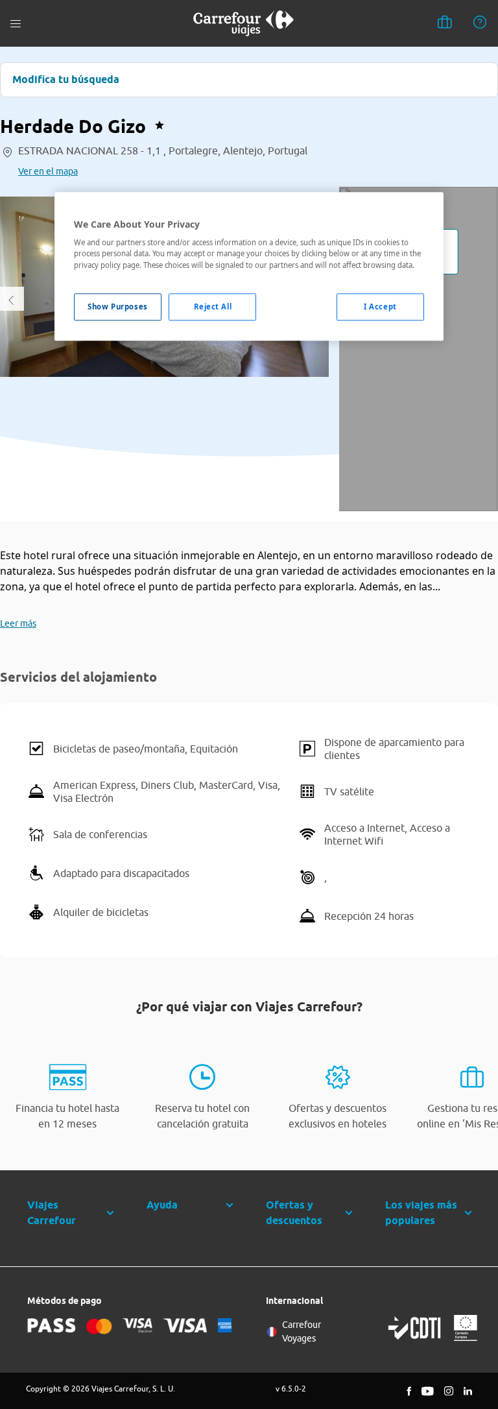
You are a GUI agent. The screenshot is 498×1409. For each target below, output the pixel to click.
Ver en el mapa (48, 171)
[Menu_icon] (15, 23)
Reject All (213, 306)
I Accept (380, 306)
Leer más (18, 623)
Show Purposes (117, 306)
